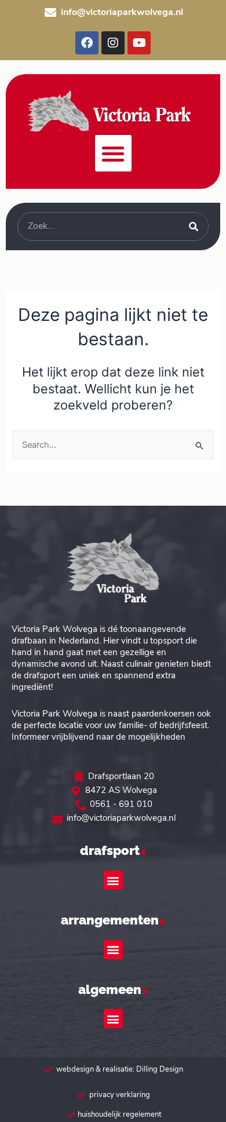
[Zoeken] (193, 226)
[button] (113, 153)
